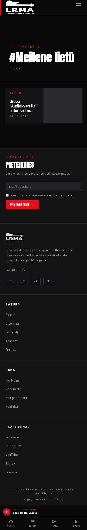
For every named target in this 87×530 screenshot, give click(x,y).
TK (48, 281)
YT (35, 281)
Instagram (13, 446)
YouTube (12, 455)
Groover (11, 472)
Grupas (11, 350)
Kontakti (12, 406)
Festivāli (12, 332)
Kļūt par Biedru (16, 398)
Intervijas (12, 323)
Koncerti (12, 341)
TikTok (10, 463)
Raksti (10, 315)
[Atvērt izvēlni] (78, 7)
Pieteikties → (22, 204)
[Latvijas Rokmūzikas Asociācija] (20, 7)
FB (10, 281)
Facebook (12, 437)
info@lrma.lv (15, 270)
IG (23, 281)
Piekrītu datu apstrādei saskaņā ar (42, 195)
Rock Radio (13, 389)
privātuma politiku (63, 195)
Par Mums (12, 380)
